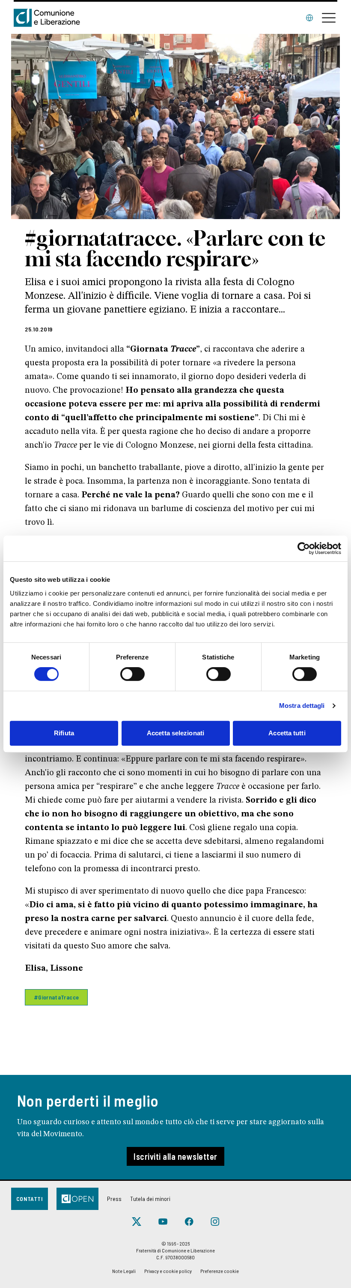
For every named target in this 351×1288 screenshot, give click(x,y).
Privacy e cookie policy (168, 1271)
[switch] (132, 674)
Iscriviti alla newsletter (175, 1156)
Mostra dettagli (302, 705)
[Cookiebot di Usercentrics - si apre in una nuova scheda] (303, 548)
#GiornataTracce (56, 997)
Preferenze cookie (219, 1271)
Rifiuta (64, 733)
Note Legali (124, 1271)
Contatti (29, 1198)
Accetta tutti (286, 733)
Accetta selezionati (175, 733)
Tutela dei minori (150, 1198)
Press (114, 1198)
